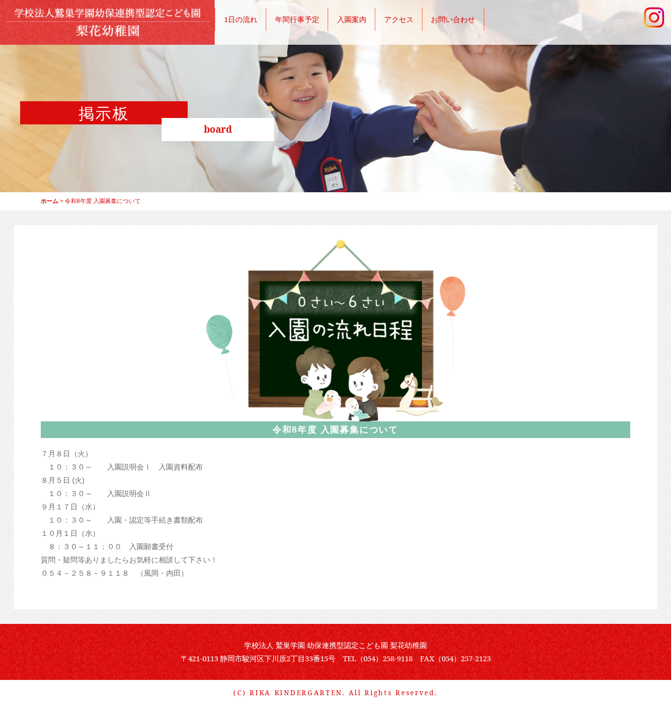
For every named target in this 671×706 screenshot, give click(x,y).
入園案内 (351, 19)
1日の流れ (240, 19)
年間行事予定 (297, 19)
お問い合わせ (453, 19)
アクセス (399, 19)
